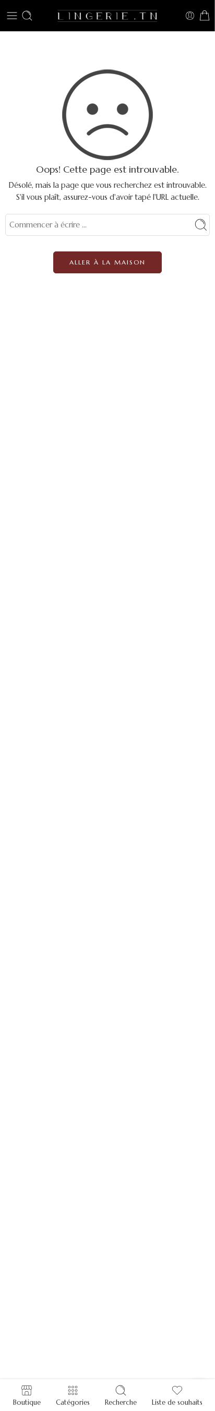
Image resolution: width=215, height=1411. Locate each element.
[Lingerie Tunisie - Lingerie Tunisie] (107, 15)
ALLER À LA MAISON (107, 262)
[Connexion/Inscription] (190, 15)
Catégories (73, 1402)
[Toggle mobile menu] (12, 15)
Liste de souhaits (177, 1402)
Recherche (121, 1402)
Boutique (27, 1402)
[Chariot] (204, 15)
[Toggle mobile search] (27, 15)
